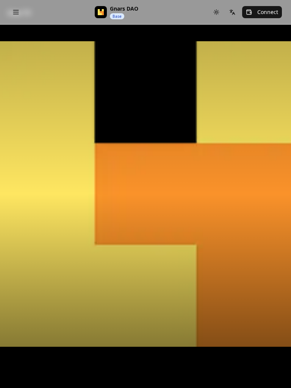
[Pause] (274, 68)
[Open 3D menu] (274, 136)
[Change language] (232, 12)
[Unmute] (274, 91)
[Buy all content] (274, 159)
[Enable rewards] (266, 363)
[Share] (274, 114)
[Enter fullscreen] (274, 45)
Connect (267, 12)
